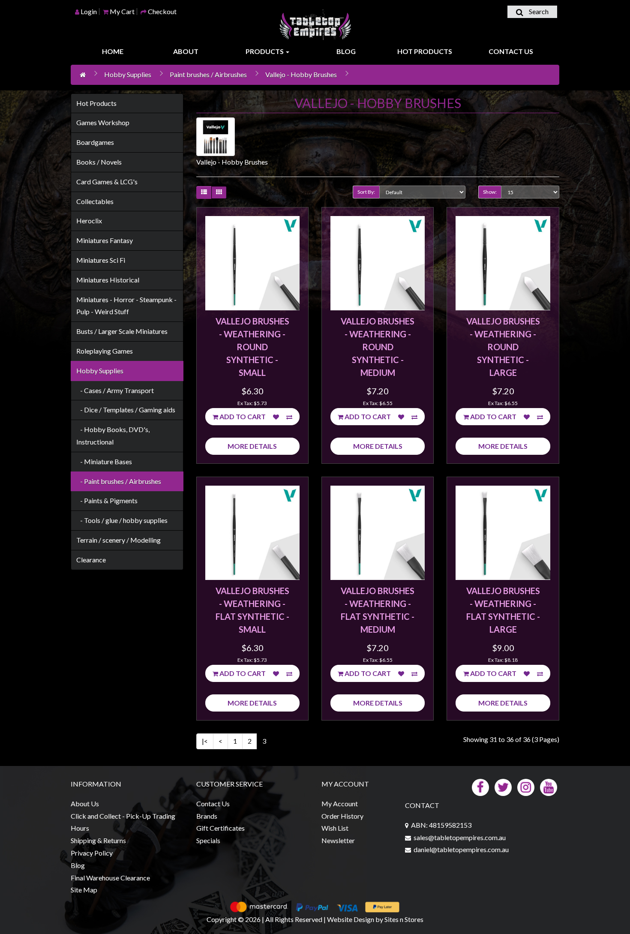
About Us (85, 803)
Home (112, 51)
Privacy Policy (92, 853)
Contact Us (511, 51)
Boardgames (95, 142)
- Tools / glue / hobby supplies (122, 520)
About (185, 51)
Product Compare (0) (288, 193)
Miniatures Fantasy (104, 240)
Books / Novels (99, 162)
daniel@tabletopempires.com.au (461, 849)
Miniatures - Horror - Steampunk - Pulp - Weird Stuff (126, 305)
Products (265, 51)
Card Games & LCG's (107, 181)
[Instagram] (525, 786)
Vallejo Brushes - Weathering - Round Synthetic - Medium (377, 347)
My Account (339, 803)
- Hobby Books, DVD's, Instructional (113, 435)
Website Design (350, 919)
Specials (208, 840)
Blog (346, 51)
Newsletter (338, 840)
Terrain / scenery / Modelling (118, 540)
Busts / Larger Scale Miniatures (122, 331)
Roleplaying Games (104, 351)
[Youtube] (548, 786)
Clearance (91, 560)
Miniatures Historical (107, 280)
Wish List (334, 828)
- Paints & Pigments (107, 500)
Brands (206, 816)
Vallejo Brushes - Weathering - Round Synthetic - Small (252, 347)
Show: (490, 192)
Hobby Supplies (127, 74)
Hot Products (424, 51)
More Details (252, 446)
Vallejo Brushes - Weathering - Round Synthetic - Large (503, 347)
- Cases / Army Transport (115, 390)
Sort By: (366, 192)
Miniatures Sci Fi (100, 260)
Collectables (95, 201)
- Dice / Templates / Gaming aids (125, 409)
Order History (342, 816)
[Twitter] (503, 786)
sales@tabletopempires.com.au (460, 837)
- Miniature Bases (104, 461)
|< (205, 741)
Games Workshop (102, 122)
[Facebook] (480, 786)
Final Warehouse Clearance (110, 878)
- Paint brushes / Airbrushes (118, 481)
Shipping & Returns (98, 840)
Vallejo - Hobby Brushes (301, 74)
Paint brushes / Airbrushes (208, 74)
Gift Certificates (220, 828)
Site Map (84, 890)
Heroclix (89, 220)
